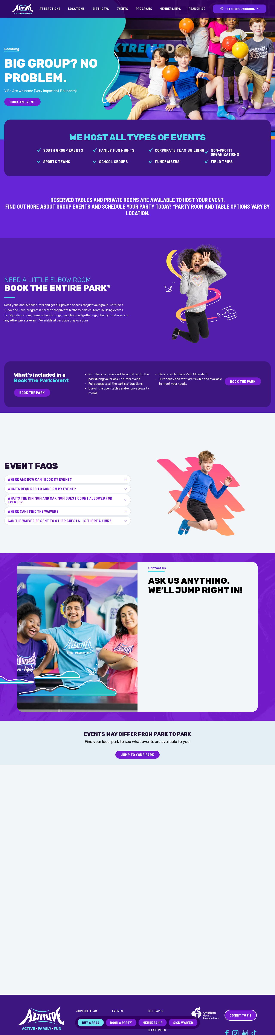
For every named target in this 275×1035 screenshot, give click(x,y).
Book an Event (22, 102)
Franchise (196, 9)
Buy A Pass (90, 1022)
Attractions (50, 9)
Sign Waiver (183, 1022)
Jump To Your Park (137, 754)
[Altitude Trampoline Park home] (23, 8)
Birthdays (100, 9)
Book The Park (32, 392)
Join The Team (86, 1011)
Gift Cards (155, 1011)
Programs (144, 9)
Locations (76, 9)
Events (122, 9)
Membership (152, 1022)
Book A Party (121, 1022)
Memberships (170, 9)
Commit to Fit (241, 1015)
